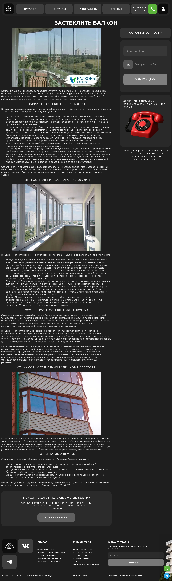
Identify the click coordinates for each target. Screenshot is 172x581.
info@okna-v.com (80, 576)
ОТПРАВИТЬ (135, 562)
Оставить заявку (56, 517)
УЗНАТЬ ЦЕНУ (145, 79)
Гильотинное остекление (83, 549)
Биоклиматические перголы (49, 558)
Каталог (30, 9)
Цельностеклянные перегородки (51, 552)
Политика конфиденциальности (86, 565)
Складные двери (80, 555)
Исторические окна (81, 558)
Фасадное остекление (47, 555)
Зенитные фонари (80, 546)
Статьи (75, 562)
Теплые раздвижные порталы (49, 562)
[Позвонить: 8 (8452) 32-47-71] (167, 568)
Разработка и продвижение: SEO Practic (125, 576)
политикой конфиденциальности (146, 157)
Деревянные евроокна (82, 552)
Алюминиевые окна (45, 549)
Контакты (59, 9)
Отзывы (116, 9)
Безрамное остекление (47, 546)
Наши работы (88, 9)
